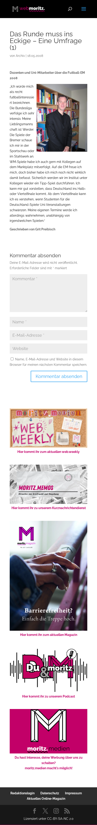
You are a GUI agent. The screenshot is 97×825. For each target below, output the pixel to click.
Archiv (20, 56)
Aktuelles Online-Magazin (46, 798)
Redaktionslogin (22, 793)
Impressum (73, 793)
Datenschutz (49, 793)
